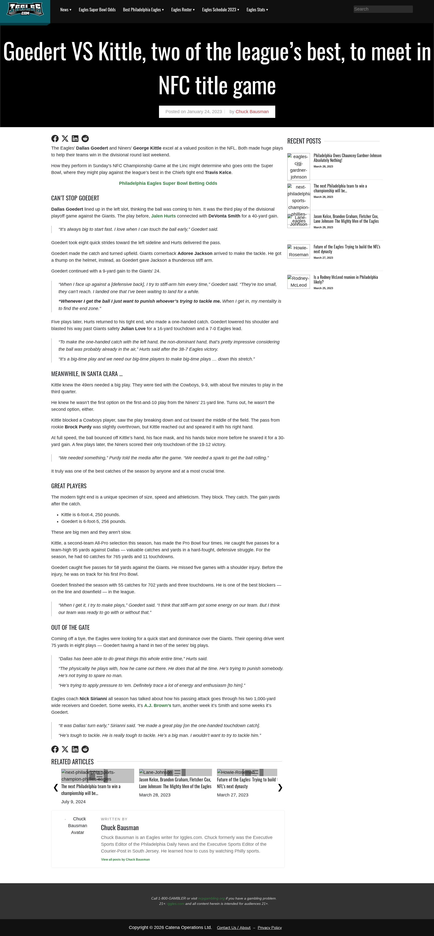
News (64, 9)
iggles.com (175, 904)
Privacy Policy (270, 927)
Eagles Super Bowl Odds (97, 9)
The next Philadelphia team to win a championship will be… (91, 789)
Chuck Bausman (252, 111)
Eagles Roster (181, 9)
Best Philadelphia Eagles (142, 9)
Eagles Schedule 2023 (219, 9)
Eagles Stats (256, 9)
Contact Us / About (234, 927)
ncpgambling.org (211, 898)
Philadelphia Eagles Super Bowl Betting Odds (168, 183)
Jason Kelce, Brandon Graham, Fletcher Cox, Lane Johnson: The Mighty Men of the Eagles (175, 782)
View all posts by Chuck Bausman (125, 859)
